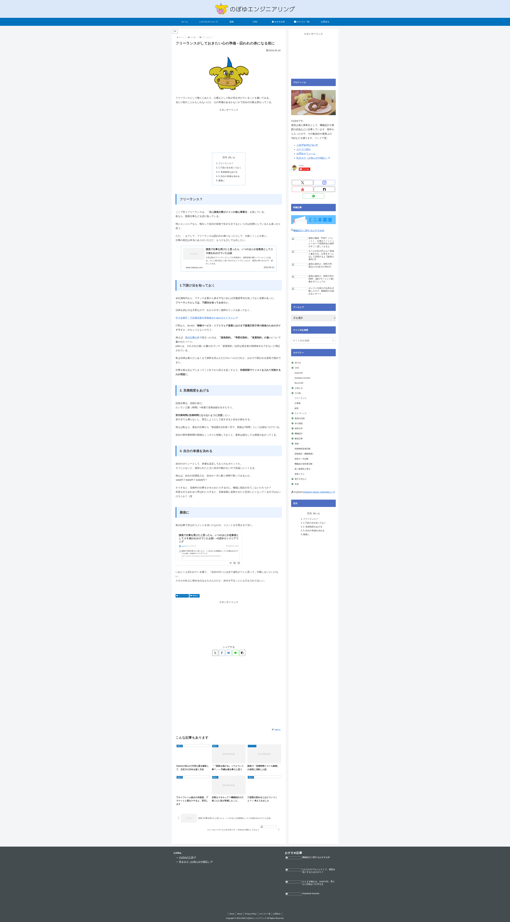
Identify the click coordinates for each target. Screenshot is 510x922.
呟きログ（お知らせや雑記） (312, 158)
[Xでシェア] (215, 653)
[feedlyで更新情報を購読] (313, 196)
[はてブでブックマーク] (229, 653)
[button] (242, 653)
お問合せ (277, 914)
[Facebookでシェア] (222, 653)
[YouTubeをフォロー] (302, 189)
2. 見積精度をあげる (228, 172)
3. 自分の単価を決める (229, 176)
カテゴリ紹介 (303, 149)
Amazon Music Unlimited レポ (319, 492)
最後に (221, 180)
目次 (224, 157)
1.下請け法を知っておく (229, 167)
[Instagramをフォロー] (324, 182)
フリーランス (183, 596)
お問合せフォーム (306, 153)
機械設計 (195, 596)
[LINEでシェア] (236, 653)
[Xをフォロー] (302, 182)
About (239, 914)
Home (231, 914)
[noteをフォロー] (324, 189)
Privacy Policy (250, 914)
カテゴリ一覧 (264, 914)
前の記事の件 (192, 337)
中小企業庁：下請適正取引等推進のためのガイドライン (205, 318)
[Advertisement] (229, 130)
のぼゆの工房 (186, 857)
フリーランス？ (225, 163)
